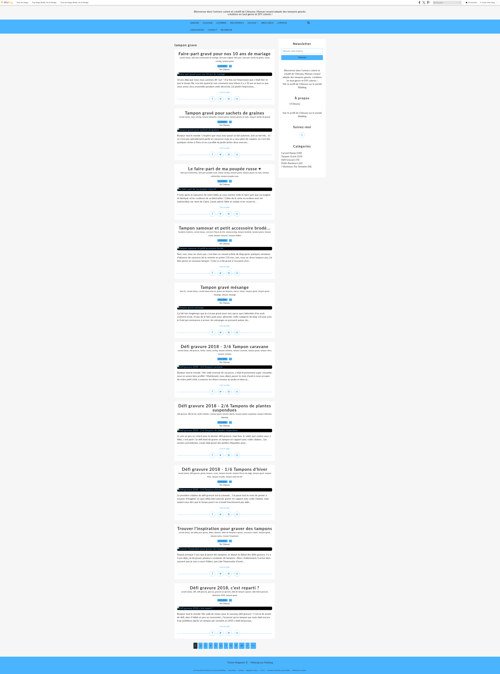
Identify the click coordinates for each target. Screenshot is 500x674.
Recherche (226, 30)
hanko (242, 291)
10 (241, 646)
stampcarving (231, 232)
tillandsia (224, 418)
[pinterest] (428, 2)
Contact (212, 30)
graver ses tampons (225, 291)
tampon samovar (221, 236)
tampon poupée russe (229, 176)
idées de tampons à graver (232, 533)
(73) (290, 160)
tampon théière (235, 236)
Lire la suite (225, 92)
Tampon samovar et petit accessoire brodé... (225, 228)
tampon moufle (218, 477)
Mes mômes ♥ (237, 23)
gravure (211, 592)
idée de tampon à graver (241, 592)
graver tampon (206, 473)
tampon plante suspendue (246, 414)
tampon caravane (240, 351)
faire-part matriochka (188, 173)
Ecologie (208, 23)
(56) (296, 167)
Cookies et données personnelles (278, 670)
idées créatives (215, 533)
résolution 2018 (218, 595)
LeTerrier (221, 23)
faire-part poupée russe (207, 173)
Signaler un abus (252, 670)
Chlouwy (303, 84)
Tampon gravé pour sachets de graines (224, 113)
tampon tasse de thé (234, 477)
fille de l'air (192, 414)
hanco (236, 291)
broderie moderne (185, 232)
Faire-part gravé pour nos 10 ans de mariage (225, 54)
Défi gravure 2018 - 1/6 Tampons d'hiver (224, 469)
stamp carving (223, 173)
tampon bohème (225, 351)
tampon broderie (244, 232)
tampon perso (216, 536)
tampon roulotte (224, 354)
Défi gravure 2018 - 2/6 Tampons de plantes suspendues (224, 408)
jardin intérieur (203, 414)
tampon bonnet (225, 473)
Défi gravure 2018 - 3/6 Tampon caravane (224, 347)
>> (253, 646)
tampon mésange (229, 295)
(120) (291, 153)
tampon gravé (228, 61)
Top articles (232, 670)
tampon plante (228, 414)
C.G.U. (262, 670)
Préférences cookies (299, 670)
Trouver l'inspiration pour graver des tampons (224, 529)
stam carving (196, 117)
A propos (282, 23)
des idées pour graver (199, 533)
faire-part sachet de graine (253, 58)
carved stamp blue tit (207, 291)
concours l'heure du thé (215, 232)
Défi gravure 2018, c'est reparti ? (224, 588)
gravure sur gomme (223, 592)
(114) (291, 156)
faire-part (237, 58)
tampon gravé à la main (239, 117)
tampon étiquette (209, 117)
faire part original (226, 58)
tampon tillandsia (264, 414)
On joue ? (253, 23)
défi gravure (194, 351)
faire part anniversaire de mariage (205, 58)
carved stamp (185, 58)
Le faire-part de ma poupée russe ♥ (224, 169)
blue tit (183, 291)
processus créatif (251, 533)
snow (216, 473)
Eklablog (268, 662)
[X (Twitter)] (423, 2)
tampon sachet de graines (260, 117)
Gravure (194, 23)
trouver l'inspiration (231, 536)
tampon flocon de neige (242, 473)
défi (194, 592)
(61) (291, 163)
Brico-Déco (267, 23)
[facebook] (419, 2)
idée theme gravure (260, 592)
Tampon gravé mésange (224, 287)
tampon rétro (266, 351)
